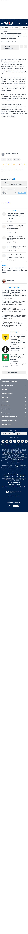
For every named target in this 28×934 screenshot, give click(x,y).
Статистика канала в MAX (9, 420)
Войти (6, 193)
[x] (18, 441)
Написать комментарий (9, 47)
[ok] (10, 441)
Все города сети (6, 424)
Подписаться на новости (9, 381)
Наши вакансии (6, 409)
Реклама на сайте (6, 393)
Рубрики (4, 389)
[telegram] (2, 441)
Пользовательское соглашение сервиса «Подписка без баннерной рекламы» (14, 487)
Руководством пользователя (14, 473)
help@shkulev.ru (17, 462)
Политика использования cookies (14, 482)
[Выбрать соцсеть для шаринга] (25, 46)
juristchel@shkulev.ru (16, 461)
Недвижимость (5, 20)
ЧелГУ (3, 159)
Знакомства (21, 20)
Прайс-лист (5, 397)
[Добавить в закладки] (21, 46)
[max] (14, 441)
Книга (9, 159)
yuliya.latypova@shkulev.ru (14, 466)
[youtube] (22, 441)
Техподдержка (6, 413)
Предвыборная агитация (9, 416)
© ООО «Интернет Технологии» (14, 502)
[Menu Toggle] (2, 23)
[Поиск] (19, 23)
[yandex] (26, 441)
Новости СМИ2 (5, 203)
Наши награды (5, 405)
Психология (16, 159)
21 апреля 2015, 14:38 (6, 41)
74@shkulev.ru (21, 459)
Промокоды (14, 20)
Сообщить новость (7, 385)
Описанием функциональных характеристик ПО (14, 474)
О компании (5, 401)
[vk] (6, 441)
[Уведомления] (22, 23)
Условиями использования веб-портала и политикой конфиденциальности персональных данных (14, 476)
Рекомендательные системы (14, 484)
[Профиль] (26, 23)
